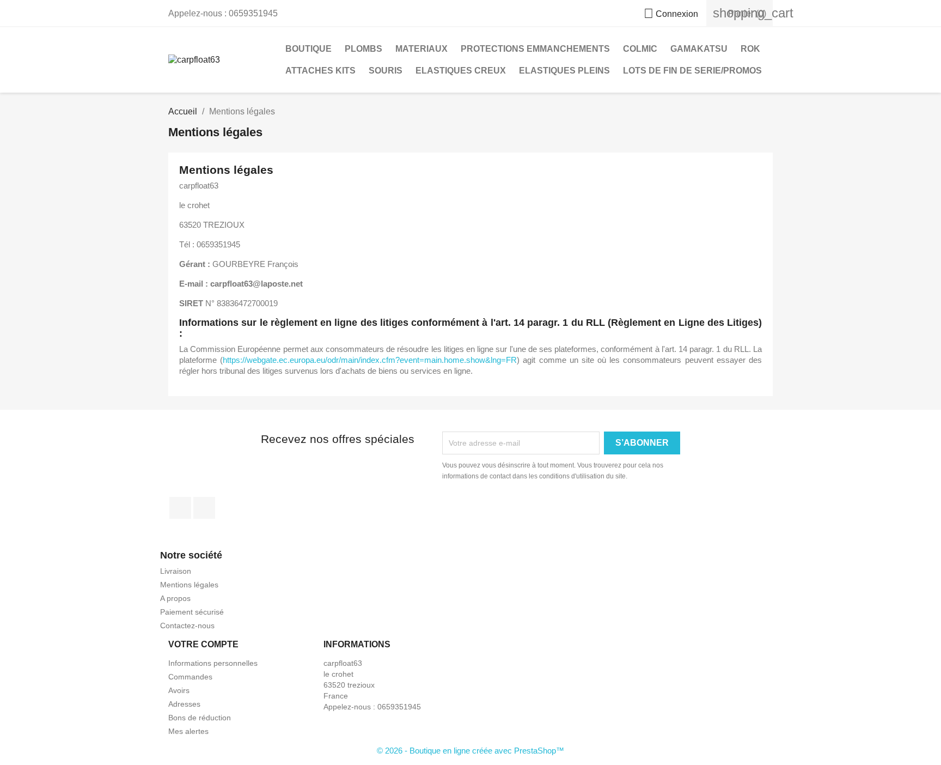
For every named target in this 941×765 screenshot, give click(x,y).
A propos (175, 598)
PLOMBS (363, 48)
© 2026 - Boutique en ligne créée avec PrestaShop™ (470, 750)
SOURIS (385, 70)
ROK (750, 48)
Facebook (180, 508)
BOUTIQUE (308, 48)
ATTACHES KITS (320, 70)
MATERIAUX (421, 48)
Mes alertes (188, 731)
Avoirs (179, 690)
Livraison (175, 571)
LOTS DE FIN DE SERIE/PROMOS (692, 70)
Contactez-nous (187, 625)
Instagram (204, 508)
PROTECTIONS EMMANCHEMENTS (535, 48)
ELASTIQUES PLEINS (564, 70)
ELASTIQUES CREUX (460, 70)
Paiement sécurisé (192, 612)
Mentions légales (189, 584)
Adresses (184, 704)
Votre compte (203, 644)
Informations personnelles (213, 663)
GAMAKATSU (699, 48)
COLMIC (640, 48)
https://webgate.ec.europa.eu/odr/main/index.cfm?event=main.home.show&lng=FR (370, 360)
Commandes (190, 676)
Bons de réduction (199, 717)
